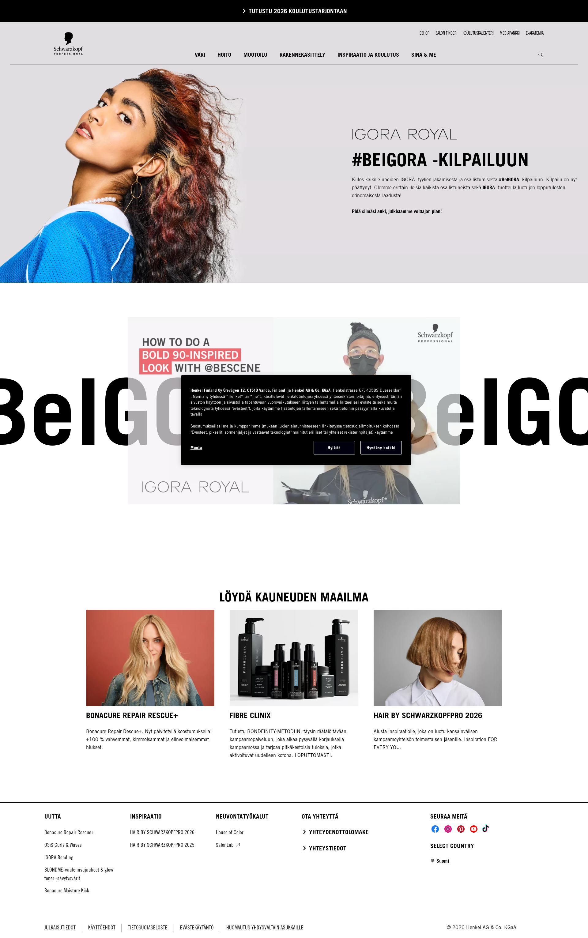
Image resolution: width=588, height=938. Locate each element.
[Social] (435, 829)
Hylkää (334, 447)
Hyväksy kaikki (381, 447)
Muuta (196, 447)
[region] (296, 420)
